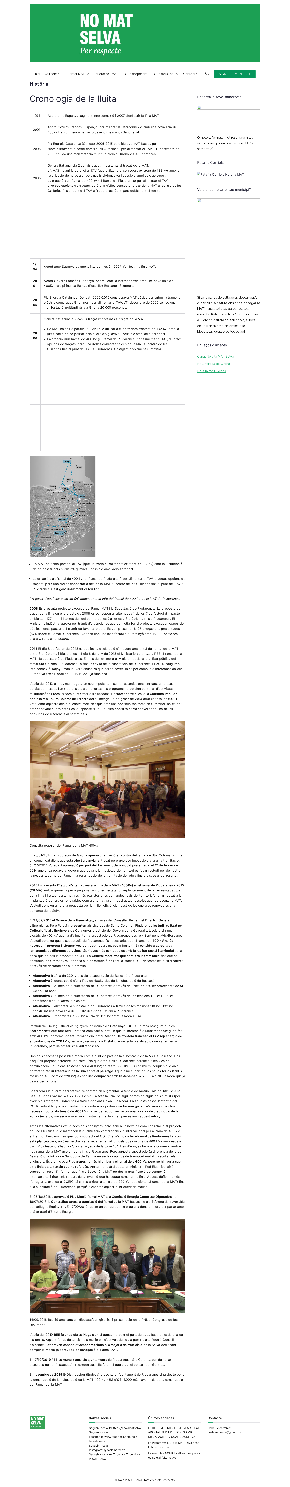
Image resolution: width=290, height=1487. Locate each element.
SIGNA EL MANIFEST (235, 74)
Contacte (190, 74)
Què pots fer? (164, 74)
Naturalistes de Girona (213, 364)
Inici (37, 74)
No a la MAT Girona (211, 371)
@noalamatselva (130, 1428)
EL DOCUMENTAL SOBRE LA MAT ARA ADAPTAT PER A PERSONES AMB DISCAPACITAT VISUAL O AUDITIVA (173, 1432)
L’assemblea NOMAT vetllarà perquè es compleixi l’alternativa (174, 1455)
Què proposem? (137, 74)
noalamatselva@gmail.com (225, 1432)
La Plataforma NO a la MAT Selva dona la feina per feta (173, 1445)
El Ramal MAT (74, 74)
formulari (218, 137)
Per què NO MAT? (107, 74)
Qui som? (52, 74)
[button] (87, 74)
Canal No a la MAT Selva (215, 356)
